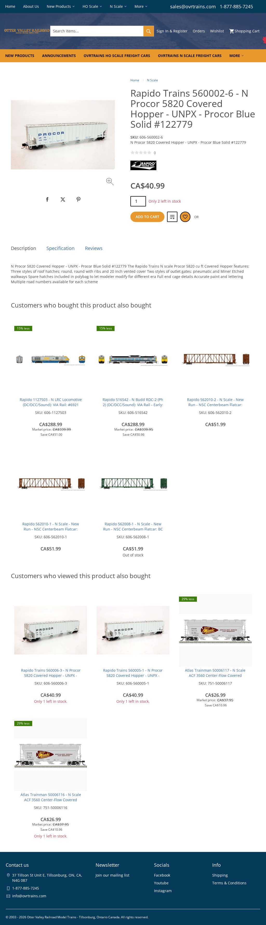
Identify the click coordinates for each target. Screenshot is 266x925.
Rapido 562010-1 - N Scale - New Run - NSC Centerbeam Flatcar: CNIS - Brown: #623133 (50, 529)
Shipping (220, 875)
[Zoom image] (110, 182)
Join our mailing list (112, 875)
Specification (60, 248)
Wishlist (217, 30)
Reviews (94, 248)
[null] (47, 199)
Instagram (163, 890)
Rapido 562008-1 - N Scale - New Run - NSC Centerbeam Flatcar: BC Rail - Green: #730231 (133, 529)
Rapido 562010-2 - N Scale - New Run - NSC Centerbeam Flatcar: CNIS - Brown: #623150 (215, 404)
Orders (199, 30)
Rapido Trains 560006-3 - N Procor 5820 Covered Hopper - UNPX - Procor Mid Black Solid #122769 (51, 675)
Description (23, 248)
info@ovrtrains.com (29, 895)
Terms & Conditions (229, 882)
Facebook (162, 875)
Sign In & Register (172, 30)
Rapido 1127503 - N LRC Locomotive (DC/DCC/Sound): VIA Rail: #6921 (51, 402)
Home (134, 80)
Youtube (161, 882)
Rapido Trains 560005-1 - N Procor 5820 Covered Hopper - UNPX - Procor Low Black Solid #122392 (133, 675)
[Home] (27, 31)
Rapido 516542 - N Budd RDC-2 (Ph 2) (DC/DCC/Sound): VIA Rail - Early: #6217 (133, 404)
